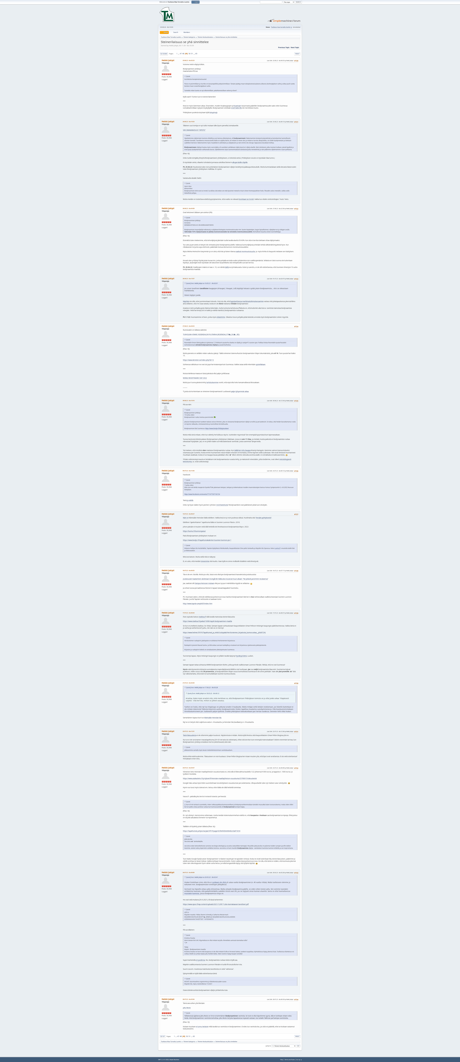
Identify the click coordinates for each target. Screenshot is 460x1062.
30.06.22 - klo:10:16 (188, 400)
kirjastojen (237, 106)
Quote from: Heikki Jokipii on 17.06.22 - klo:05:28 (202, 687)
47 (181, 54)
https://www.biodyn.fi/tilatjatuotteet (217, 428)
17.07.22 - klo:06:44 (188, 613)
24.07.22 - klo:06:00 (188, 872)
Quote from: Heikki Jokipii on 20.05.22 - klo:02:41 (202, 877)
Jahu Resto (187, 1008)
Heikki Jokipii (168, 60)
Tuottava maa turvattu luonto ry (281, 27)
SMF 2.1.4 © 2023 (163, 1059)
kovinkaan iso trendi (246, 199)
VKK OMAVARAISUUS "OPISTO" (194, 130)
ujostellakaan (260, 364)
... (179, 54)
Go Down (163, 54)
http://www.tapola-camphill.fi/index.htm (197, 604)
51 (192, 54)
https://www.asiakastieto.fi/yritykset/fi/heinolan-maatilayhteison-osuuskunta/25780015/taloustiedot (220, 778)
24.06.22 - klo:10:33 (188, 121)
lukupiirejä (213, 112)
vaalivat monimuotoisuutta (245, 251)
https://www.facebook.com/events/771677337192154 (202, 494)
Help (281, 1059)
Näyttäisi (186, 301)
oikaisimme (221, 317)
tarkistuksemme (212, 382)
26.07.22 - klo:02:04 (188, 999)
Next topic (295, 47)
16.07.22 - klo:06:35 (188, 570)
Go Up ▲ (299, 1059)
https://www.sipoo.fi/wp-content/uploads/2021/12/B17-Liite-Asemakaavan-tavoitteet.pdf (216, 904)
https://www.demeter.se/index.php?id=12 (198, 360)
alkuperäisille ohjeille (239, 162)
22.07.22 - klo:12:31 (188, 731)
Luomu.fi (277, 548)
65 (196, 54)
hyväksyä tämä (241, 656)
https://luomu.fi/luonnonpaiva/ (194, 531)
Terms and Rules (290, 1059)
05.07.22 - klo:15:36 (188, 471)
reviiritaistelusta (222, 505)
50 (189, 54)
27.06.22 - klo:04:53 (188, 326)
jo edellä (190, 500)
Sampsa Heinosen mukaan (204, 583)
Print (297, 54)
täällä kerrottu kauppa (242, 450)
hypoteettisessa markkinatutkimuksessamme (247, 301)
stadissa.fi (202, 617)
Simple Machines (174, 1059)
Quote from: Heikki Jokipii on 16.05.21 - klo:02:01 (202, 283)
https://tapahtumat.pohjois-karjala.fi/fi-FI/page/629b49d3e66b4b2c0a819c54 (211, 831)
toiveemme (205, 561)
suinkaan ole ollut (219, 882)
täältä (227, 267)
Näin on (186, 518)
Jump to (268, 1046)
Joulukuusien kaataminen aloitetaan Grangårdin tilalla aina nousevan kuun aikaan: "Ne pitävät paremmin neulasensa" (225, 579)
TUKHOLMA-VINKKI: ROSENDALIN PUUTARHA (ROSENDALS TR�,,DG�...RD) (211, 334)
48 (183, 54)
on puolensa (200, 960)
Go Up (162, 1036)
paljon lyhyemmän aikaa (240, 391)
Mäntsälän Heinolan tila (212, 718)
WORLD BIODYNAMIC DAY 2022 (195, 378)
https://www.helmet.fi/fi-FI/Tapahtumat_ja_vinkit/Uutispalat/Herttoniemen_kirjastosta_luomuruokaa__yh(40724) (224, 632)
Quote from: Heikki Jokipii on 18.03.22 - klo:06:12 (203, 693)
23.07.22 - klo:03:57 (188, 768)
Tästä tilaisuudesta (189, 735)
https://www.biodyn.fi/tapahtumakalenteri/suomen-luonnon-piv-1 (207, 540)
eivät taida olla (236, 108)
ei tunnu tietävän (202, 1027)
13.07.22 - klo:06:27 (188, 514)
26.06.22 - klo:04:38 (188, 208)
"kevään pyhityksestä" (264, 518)
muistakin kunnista (191, 893)
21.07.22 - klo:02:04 (188, 683)
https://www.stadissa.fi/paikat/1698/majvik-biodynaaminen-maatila (207, 621)
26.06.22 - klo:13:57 (188, 278)
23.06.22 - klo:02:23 (188, 60)
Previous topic (284, 47)
